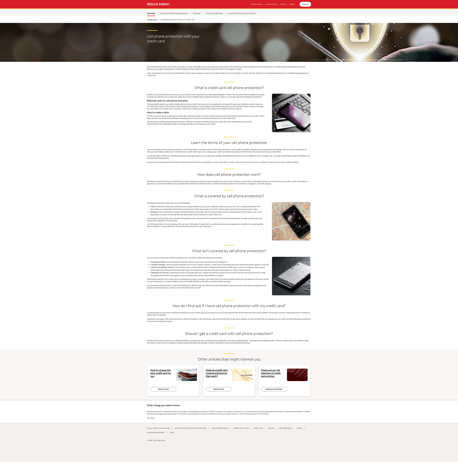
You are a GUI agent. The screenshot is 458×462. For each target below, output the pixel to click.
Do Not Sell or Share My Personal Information (190, 428)
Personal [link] (151, 14)
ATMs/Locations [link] (256, 4)
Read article (163, 389)
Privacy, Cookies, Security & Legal (158, 428)
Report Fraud (258, 428)
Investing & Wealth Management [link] (174, 13)
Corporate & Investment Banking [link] (242, 13)
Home (172, 432)
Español (292, 4)
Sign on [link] (305, 4)
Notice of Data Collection (220, 428)
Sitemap (271, 428)
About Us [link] (283, 4)
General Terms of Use (241, 428)
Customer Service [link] (271, 4)
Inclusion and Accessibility (156, 432)
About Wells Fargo (285, 428)
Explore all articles (274, 389)
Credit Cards (152, 19)
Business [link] (196, 13)
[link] (158, 4)
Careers (299, 428)
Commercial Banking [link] (214, 13)
